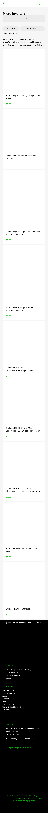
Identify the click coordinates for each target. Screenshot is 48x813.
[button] (44, 4)
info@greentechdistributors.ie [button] (22, 739)
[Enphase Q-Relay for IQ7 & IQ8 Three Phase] (24, 70)
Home (7, 19)
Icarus (33, 801)
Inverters (16, 19)
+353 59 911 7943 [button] (18, 735)
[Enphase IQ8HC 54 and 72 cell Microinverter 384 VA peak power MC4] (24, 402)
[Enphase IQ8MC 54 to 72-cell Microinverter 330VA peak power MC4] (24, 342)
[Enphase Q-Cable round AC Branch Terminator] (24, 130)
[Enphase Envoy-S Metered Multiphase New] (24, 523)
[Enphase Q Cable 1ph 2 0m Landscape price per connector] (24, 198)
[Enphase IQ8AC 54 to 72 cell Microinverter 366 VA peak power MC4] (24, 463)
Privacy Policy (35, 798)
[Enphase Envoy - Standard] (24, 583)
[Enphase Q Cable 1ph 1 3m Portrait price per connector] (24, 274)
